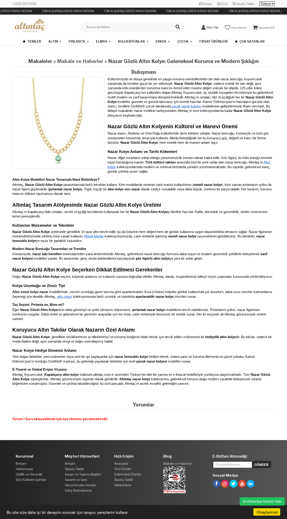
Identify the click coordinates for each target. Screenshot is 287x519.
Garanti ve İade (76, 480)
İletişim (207, 4)
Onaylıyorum (267, 512)
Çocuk (183, 41)
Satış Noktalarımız (78, 490)
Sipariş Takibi (244, 4)
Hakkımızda (24, 469)
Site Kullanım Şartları (31, 480)
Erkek (161, 41)
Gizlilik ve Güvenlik (29, 474)
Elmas (101, 41)
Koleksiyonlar (131, 41)
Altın (53, 41)
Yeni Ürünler (123, 469)
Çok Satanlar (252, 41)
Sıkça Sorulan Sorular (80, 485)
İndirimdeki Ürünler (127, 474)
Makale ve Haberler (80, 61)
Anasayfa (121, 463)
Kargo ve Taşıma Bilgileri (83, 474)
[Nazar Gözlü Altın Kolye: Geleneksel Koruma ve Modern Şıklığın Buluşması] (58, 123)
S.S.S (224, 4)
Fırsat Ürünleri (213, 41)
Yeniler (34, 41)
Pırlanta (77, 41)
